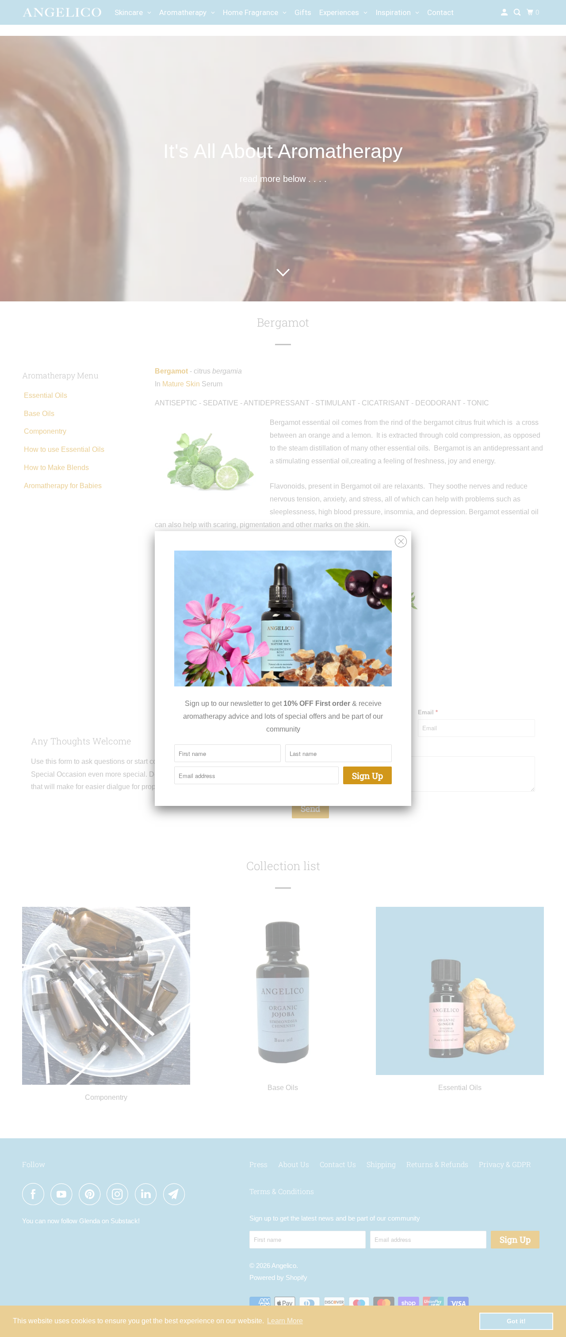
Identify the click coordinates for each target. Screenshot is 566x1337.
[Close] (401, 542)
